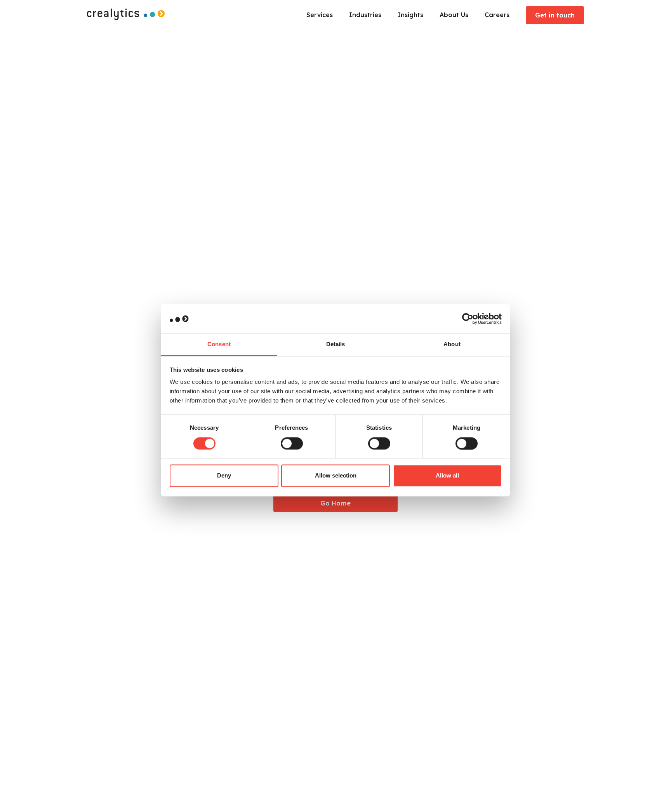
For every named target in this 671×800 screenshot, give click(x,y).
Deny (224, 475)
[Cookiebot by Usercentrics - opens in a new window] (468, 318)
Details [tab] (335, 344)
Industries (365, 15)
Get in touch (555, 15)
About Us (454, 15)
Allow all (447, 475)
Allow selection (335, 475)
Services (319, 15)
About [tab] (452, 344)
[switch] (292, 443)
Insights (410, 15)
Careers (497, 15)
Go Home (335, 503)
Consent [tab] (219, 344)
